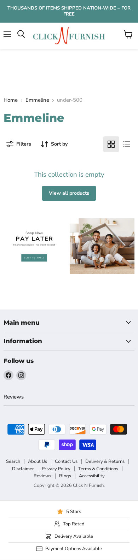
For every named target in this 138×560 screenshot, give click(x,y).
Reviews (14, 396)
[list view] (126, 144)
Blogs (65, 476)
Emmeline (37, 100)
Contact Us (66, 461)
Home (11, 100)
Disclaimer (23, 469)
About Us (37, 461)
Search (13, 461)
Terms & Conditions (98, 469)
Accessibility (92, 476)
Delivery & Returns (105, 461)
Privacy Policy (56, 469)
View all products (69, 193)
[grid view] (111, 144)
